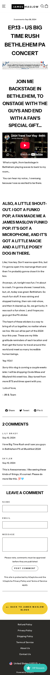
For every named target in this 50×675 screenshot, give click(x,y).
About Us (25, 648)
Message (8, 534)
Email (6, 518)
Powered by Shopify (25, 672)
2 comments (19, 19)
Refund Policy (25, 624)
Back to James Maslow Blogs (27, 608)
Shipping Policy (25, 636)
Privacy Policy (20, 581)
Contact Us (25, 654)
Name (6, 502)
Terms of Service (39, 581)
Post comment (25, 568)
